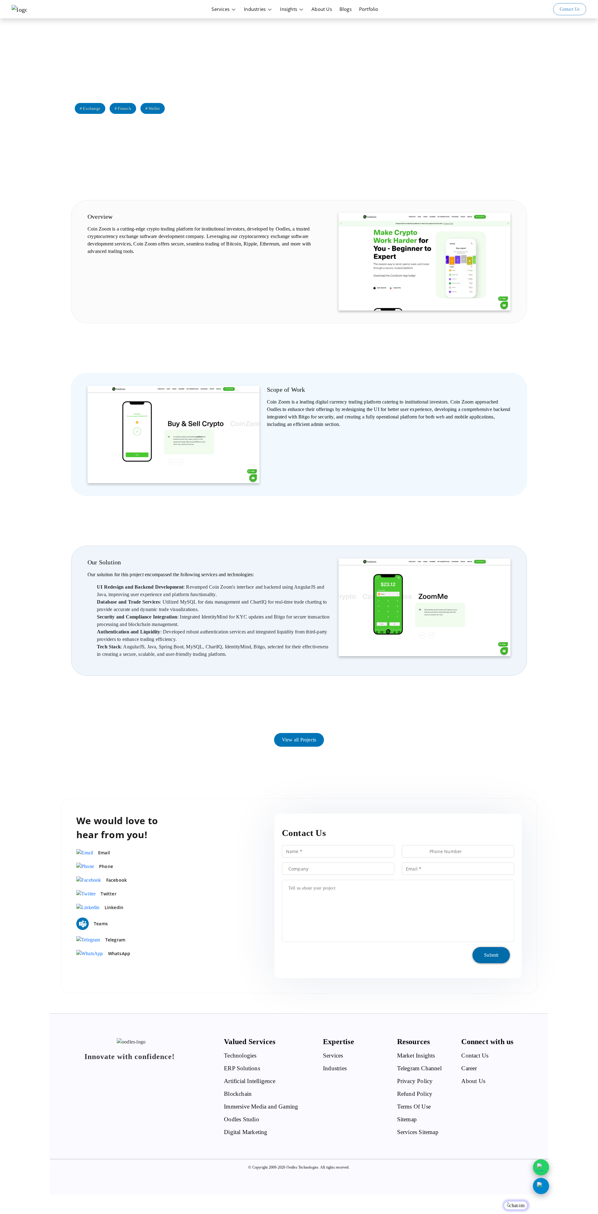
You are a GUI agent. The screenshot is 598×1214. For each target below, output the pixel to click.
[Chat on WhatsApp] (541, 1167)
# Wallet (152, 108)
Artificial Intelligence (249, 1081)
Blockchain (238, 1093)
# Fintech (123, 108)
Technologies (240, 1055)
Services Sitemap (418, 1132)
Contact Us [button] (570, 9)
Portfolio (368, 9)
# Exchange (90, 108)
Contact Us (474, 1055)
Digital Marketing (245, 1132)
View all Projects (299, 739)
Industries (255, 9)
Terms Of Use (414, 1106)
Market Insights (416, 1055)
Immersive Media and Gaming (261, 1106)
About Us (321, 9)
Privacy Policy (415, 1081)
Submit (491, 955)
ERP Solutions (242, 1068)
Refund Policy (415, 1093)
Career (469, 1068)
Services (221, 9)
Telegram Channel (419, 1068)
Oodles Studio (241, 1119)
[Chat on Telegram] (541, 1186)
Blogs (345, 9)
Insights (289, 9)
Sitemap (407, 1119)
